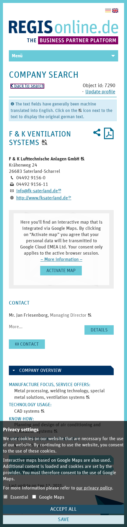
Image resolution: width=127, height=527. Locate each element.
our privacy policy (94, 488)
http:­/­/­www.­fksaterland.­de (43, 198)
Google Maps (51, 497)
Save (63, 519)
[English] (115, 10)
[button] (44, 143)
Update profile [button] (100, 92)
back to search (27, 86)
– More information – (61, 259)
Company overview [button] (40, 370)
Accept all (63, 509)
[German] (108, 10)
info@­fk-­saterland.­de (38, 190)
